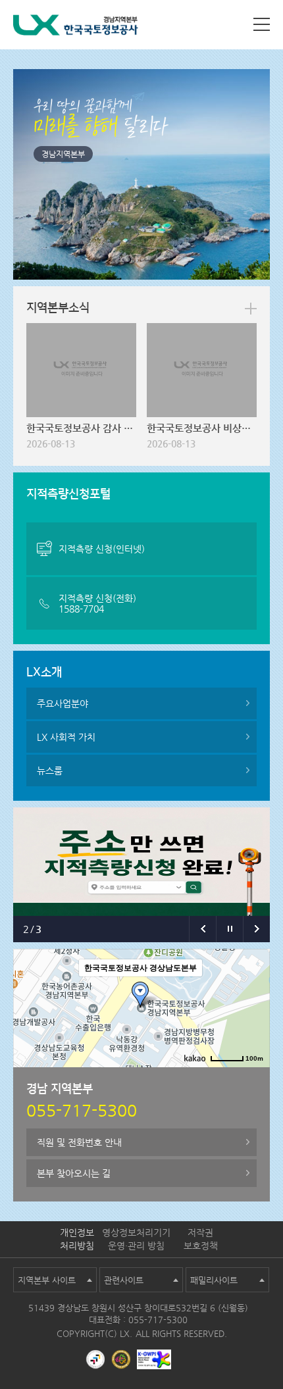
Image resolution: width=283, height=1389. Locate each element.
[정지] (229, 929)
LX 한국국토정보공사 (75, 27)
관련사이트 (123, 1280)
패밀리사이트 (214, 1280)
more (251, 309)
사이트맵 (261, 24)
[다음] (256, 929)
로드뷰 (150, 1077)
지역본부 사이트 (47, 1280)
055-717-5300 (158, 1320)
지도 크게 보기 (236, 1077)
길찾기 (186, 1077)
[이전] (202, 929)
